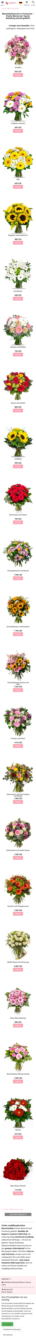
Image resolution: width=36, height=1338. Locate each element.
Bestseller (25, 26)
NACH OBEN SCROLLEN (13, 1209)
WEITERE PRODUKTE (18, 1214)
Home (4, 8)
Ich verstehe (7, 1324)
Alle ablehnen (8, 1335)
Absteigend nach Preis (25, 28)
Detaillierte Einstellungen (12, 1329)
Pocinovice (14, 8)
